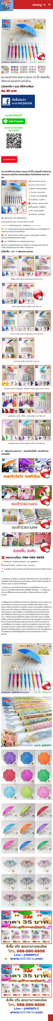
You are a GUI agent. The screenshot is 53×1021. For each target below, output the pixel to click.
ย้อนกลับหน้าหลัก (9, 159)
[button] (49, 4)
